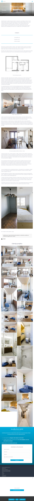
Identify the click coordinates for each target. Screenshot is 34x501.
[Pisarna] (9, 356)
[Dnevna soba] (9, 322)
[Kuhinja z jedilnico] (9, 267)
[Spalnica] (25, 393)
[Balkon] (9, 288)
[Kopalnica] (9, 333)
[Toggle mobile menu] (32, 1)
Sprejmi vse (22, 499)
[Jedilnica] (25, 267)
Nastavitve (12, 499)
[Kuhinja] (9, 246)
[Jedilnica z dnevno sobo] (9, 312)
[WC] (25, 322)
